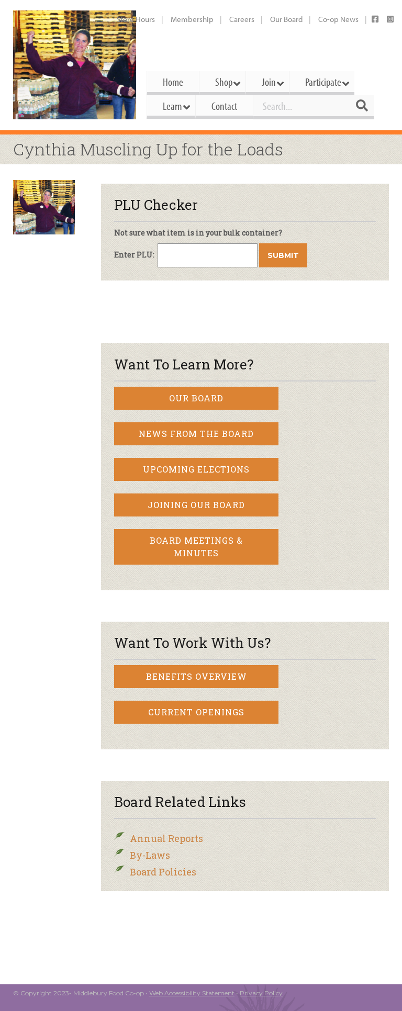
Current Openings (196, 711)
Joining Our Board (196, 504)
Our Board (286, 19)
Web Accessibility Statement (191, 993)
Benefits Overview (196, 676)
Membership (192, 19)
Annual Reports (166, 838)
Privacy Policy (261, 993)
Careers (241, 19)
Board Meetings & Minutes (196, 546)
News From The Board (196, 433)
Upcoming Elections (196, 469)
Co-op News (338, 19)
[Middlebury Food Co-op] (74, 64)
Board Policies (163, 872)
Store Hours (136, 19)
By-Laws (150, 855)
